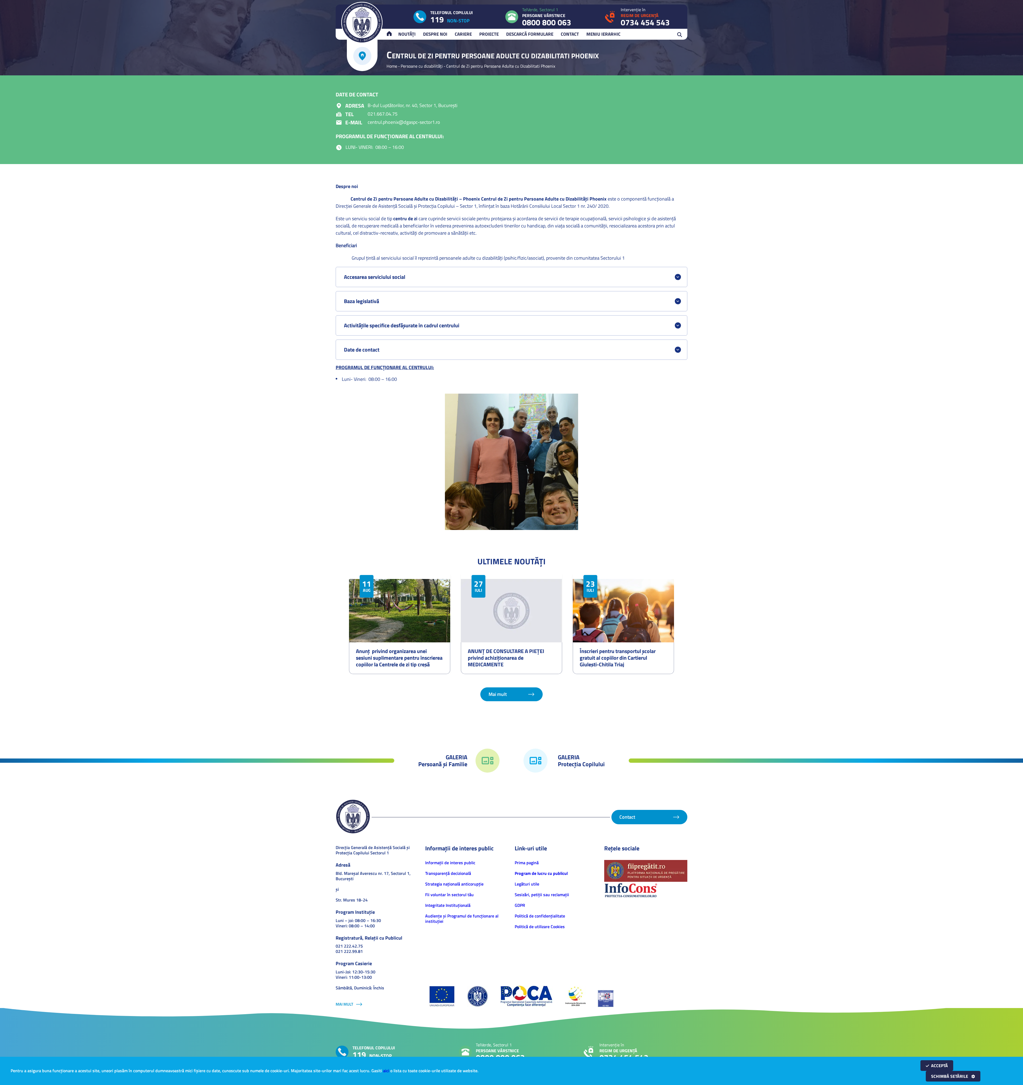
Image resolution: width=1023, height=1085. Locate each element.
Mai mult (498, 694)
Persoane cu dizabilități (422, 66)
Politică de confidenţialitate (540, 916)
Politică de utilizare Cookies (540, 926)
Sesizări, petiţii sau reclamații (542, 894)
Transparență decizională (448, 873)
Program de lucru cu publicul (541, 873)
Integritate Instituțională (447, 905)
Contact (570, 34)
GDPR (520, 905)
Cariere (463, 34)
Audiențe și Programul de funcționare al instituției (461, 918)
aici (386, 1070)
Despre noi (435, 34)
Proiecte (489, 34)
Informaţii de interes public (450, 862)
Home (392, 66)
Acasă (391, 34)
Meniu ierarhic (603, 34)
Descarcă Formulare (529, 34)
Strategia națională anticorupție (454, 884)
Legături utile (527, 884)
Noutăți (407, 34)
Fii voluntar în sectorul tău (449, 894)
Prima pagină (527, 862)
